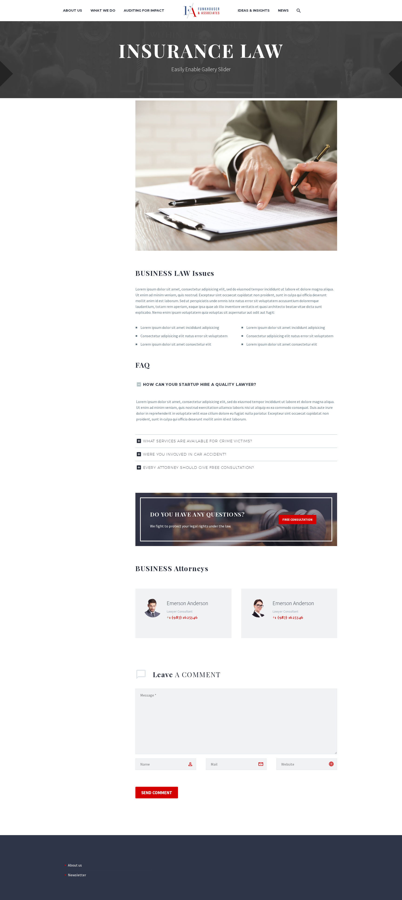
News (283, 10)
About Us (72, 10)
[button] (297, 519)
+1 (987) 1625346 (182, 617)
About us (75, 865)
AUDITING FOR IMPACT (144, 10)
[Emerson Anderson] (183, 613)
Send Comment (156, 792)
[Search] (298, 10)
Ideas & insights (254, 10)
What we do (102, 10)
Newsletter (77, 875)
